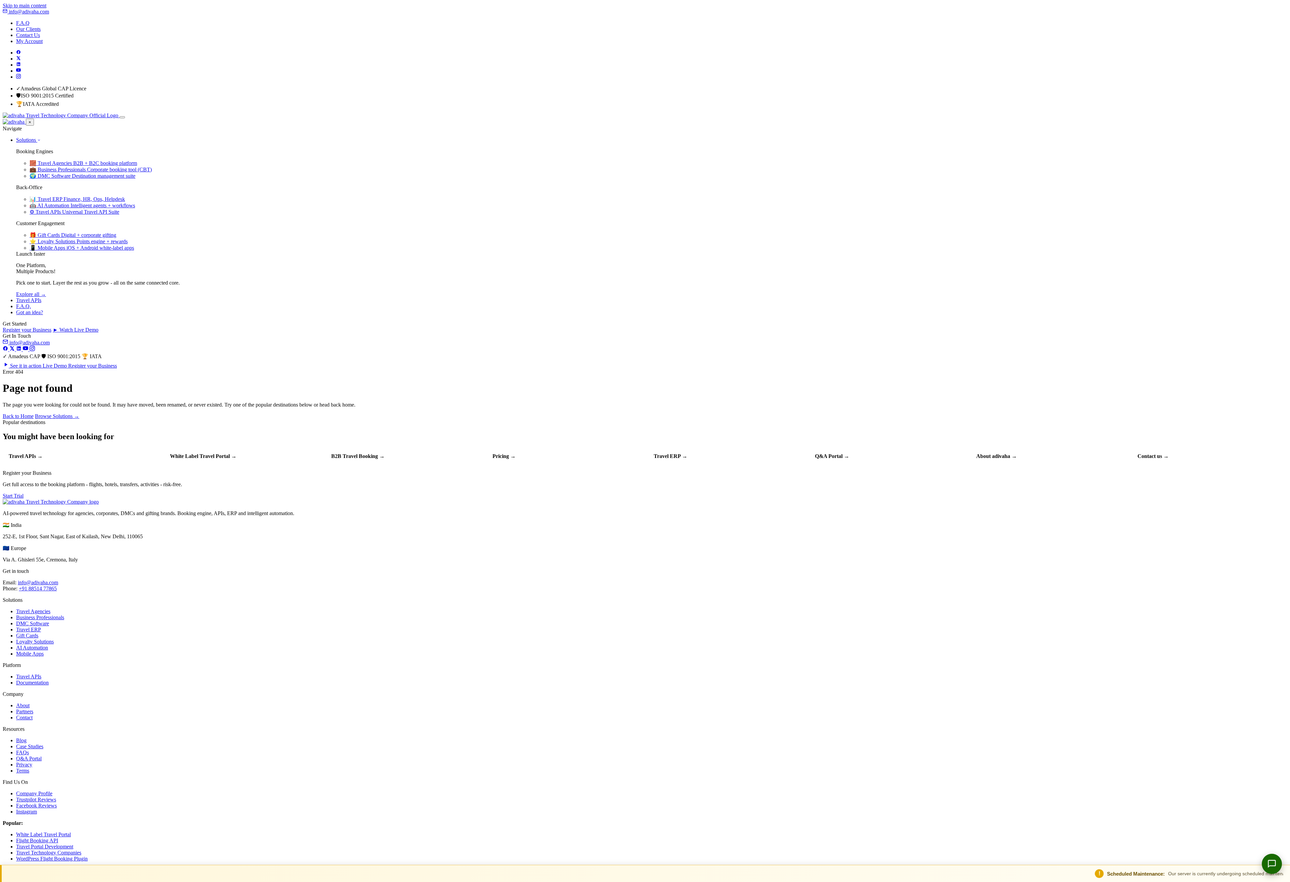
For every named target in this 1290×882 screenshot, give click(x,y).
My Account (29, 41)
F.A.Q (23, 23)
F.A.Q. (23, 306)
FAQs (22, 752)
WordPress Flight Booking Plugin (52, 859)
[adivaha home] (61, 115)
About (23, 705)
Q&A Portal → (832, 456)
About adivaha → (996, 456)
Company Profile (34, 793)
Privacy (24, 764)
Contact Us (28, 35)
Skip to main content (24, 5)
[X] (12, 349)
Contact (24, 717)
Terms (22, 770)
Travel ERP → (670, 456)
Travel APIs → (26, 456)
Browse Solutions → (57, 416)
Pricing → (504, 456)
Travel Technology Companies (48, 852)
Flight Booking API (37, 840)
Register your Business (27, 330)
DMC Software (32, 623)
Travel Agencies (33, 611)
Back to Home (18, 416)
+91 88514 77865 (38, 588)
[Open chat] (1272, 864)
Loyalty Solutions (35, 641)
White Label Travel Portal (43, 834)
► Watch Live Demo (75, 330)
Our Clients (28, 29)
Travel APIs (28, 300)
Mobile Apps (30, 654)
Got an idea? (29, 312)
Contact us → (1153, 456)
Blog (21, 740)
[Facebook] (18, 52)
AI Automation (32, 647)
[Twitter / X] (18, 58)
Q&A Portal (29, 758)
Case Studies (29, 746)
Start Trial (13, 496)
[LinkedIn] (18, 65)
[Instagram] (18, 77)
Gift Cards (27, 635)
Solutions (26, 140)
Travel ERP (28, 629)
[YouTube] (18, 71)
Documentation (32, 682)
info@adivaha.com (28, 11)
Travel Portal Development (44, 846)
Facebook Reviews (36, 805)
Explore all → (31, 294)
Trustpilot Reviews (36, 799)
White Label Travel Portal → (203, 456)
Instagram (26, 811)
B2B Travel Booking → (358, 456)
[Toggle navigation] (122, 117)
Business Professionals (40, 617)
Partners (24, 711)
